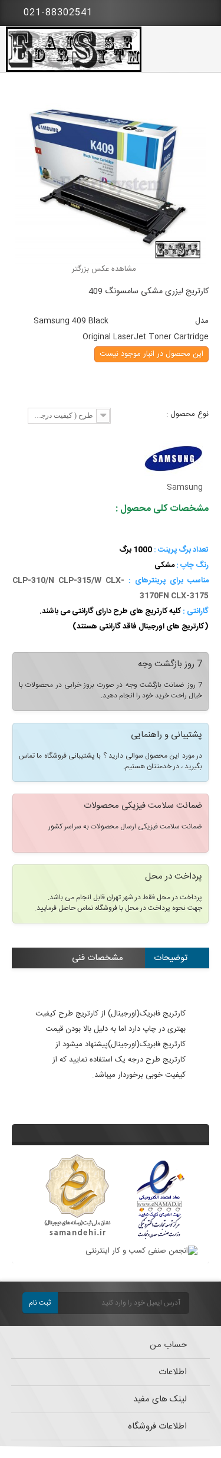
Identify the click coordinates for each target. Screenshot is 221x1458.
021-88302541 (57, 12)
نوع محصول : (186, 414)
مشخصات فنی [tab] (97, 958)
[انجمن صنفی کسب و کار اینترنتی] (141, 1250)
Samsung (185, 487)
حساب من (168, 1345)
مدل (202, 320)
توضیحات (170, 958)
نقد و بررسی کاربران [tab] (152, 978)
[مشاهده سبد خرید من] (203, 10)
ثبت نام (40, 1303)
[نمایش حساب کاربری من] (171, 11)
